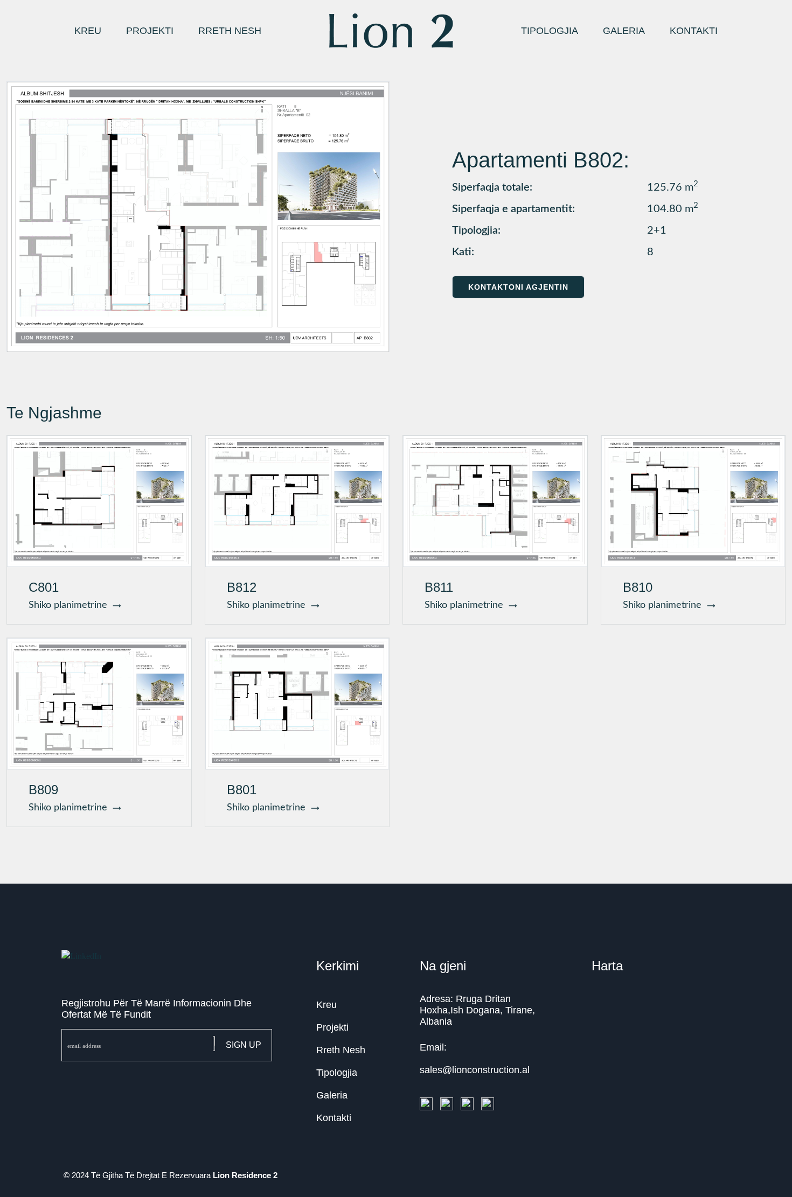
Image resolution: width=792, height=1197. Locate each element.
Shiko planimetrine (71, 605)
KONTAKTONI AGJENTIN (518, 287)
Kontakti (333, 1117)
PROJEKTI (149, 30)
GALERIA (624, 30)
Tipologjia (336, 1072)
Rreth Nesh (340, 1050)
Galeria (332, 1095)
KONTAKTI (694, 30)
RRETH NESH (229, 30)
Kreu (326, 1004)
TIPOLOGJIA (549, 30)
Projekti (332, 1027)
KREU (87, 30)
